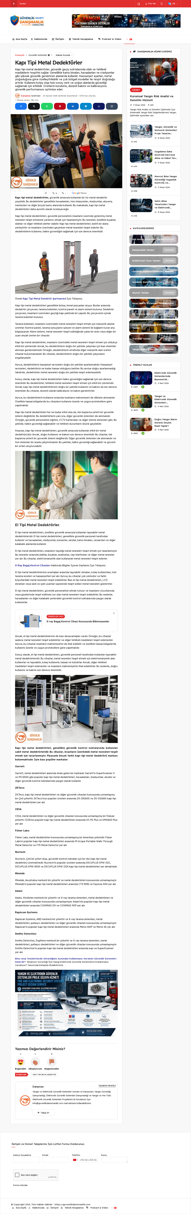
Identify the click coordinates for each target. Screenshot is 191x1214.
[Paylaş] (99, 106)
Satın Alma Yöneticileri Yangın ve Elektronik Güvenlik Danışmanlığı (165, 207)
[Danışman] (26, 1100)
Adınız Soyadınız (22, 1155)
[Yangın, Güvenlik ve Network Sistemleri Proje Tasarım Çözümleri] (141, 131)
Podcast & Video (111, 39)
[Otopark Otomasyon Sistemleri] (153, 326)
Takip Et (45, 1112)
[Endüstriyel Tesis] (153, 260)
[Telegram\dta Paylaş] (86, 106)
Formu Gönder (20, 1185)
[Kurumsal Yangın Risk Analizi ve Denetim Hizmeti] (153, 71)
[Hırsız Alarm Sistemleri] (153, 303)
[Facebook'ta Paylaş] (21, 106)
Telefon (76, 1155)
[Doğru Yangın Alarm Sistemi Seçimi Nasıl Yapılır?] (141, 424)
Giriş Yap (152, 3)
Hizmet (136, 90)
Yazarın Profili (107, 1086)
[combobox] (75, 1160)
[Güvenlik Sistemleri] (153, 282)
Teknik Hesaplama (82, 39)
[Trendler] (153, 338)
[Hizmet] (153, 292)
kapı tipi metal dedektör (44, 1075)
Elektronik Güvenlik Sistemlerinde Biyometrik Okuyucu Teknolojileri (165, 379)
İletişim (59, 39)
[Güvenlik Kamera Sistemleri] (153, 271)
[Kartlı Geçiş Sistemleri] (153, 314)
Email (45, 1155)
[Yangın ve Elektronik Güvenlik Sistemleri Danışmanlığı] (141, 401)
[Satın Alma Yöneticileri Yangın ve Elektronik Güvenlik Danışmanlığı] (141, 205)
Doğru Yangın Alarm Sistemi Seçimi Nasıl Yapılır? (165, 422)
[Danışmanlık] (153, 250)
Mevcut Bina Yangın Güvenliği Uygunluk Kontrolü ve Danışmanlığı (166, 181)
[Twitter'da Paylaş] (34, 106)
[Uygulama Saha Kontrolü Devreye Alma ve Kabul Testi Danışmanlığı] (141, 156)
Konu (104, 1155)
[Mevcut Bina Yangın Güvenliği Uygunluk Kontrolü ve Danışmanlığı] (141, 180)
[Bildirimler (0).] (161, 3)
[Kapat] (114, 613)
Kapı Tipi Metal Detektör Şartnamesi (44, 298)
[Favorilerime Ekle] (46, 193)
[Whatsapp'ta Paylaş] (47, 106)
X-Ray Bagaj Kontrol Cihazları (32, 565)
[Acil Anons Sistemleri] (153, 239)
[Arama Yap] (139, 4)
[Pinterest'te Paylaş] (60, 106)
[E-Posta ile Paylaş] (112, 106)
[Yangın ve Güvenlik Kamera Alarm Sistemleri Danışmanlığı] (27, 20)
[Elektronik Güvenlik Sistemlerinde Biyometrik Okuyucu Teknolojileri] (141, 378)
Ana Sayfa (21, 39)
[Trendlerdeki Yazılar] (13, 3)
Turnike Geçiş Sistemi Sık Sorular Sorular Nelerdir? (41, 4)
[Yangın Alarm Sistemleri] (153, 349)
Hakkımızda (40, 39)
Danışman (26, 96)
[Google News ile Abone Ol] (79, 193)
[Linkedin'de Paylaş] (73, 106)
